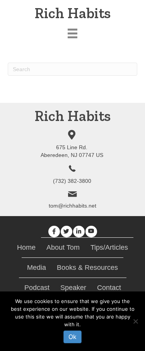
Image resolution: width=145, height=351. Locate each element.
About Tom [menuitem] (63, 247)
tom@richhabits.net (72, 206)
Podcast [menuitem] (36, 287)
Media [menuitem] (36, 267)
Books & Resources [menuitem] (87, 267)
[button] (54, 231)
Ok (72, 337)
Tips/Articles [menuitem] (109, 247)
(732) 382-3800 (72, 181)
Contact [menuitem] (109, 287)
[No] (135, 321)
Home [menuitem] (26, 247)
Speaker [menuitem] (73, 287)
